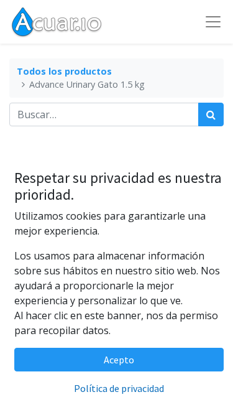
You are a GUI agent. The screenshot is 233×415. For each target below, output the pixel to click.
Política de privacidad (119, 388)
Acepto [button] (119, 359)
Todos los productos (64, 71)
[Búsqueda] (211, 114)
